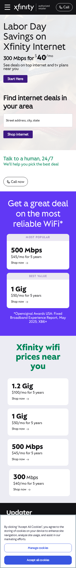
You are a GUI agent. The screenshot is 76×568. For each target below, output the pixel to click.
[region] (38, 541)
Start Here (15, 79)
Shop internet (18, 134)
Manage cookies (38, 548)
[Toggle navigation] (7, 7)
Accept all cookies (38, 560)
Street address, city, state (23, 120)
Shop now (17, 263)
